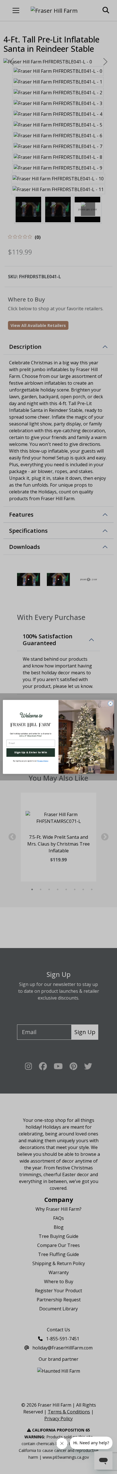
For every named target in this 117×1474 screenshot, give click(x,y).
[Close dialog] (110, 703)
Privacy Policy (42, 761)
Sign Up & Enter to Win (30, 752)
